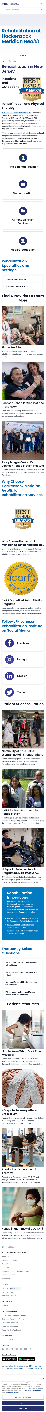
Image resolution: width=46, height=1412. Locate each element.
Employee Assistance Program (13, 1319)
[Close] (43, 1378)
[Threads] (16, 1349)
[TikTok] (30, 1349)
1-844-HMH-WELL (35, 1368)
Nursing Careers (8, 1292)
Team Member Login (10, 1326)
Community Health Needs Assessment (17, 1271)
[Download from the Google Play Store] (26, 1359)
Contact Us (6, 1267)
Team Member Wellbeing (11, 1330)
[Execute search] (42, 10)
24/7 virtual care (35, 1366)
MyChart (10, 1368)
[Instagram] (7, 1349)
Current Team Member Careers (14, 1315)
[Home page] (3, 61)
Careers (5, 1288)
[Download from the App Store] (9, 1359)
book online (18, 1368)
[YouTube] (25, 1349)
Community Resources (10, 1275)
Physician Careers (9, 1296)
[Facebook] (3, 1349)
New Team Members (10, 1323)
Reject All (23, 1403)
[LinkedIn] (12, 1349)
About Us (5, 1256)
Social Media (7, 1264)
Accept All (23, 1408)
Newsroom (6, 1278)
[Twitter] (21, 1349)
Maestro (5, 1305)
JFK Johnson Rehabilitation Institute (16, 113)
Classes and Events (9, 1260)
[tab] (20, 55)
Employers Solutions (10, 1340)
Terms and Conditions (33, 1390)
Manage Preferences (23, 1397)
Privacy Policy (13, 1393)
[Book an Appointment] (23, 325)
